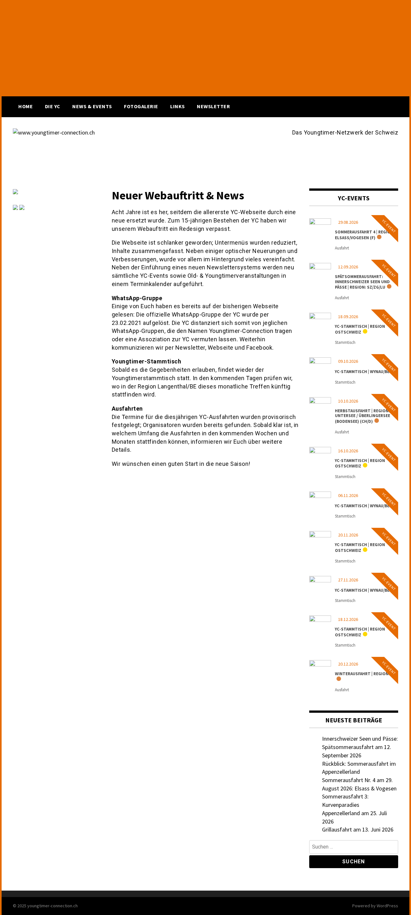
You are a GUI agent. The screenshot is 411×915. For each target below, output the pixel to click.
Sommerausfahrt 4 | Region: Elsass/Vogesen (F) (365, 234)
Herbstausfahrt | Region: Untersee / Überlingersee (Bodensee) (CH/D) (362, 416)
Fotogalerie (141, 106)
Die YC (52, 106)
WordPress (387, 906)
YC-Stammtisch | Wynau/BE (362, 371)
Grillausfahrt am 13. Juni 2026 (357, 829)
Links (177, 106)
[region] (205, 48)
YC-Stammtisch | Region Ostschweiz (360, 329)
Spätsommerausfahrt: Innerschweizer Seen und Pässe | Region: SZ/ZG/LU (362, 282)
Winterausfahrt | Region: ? (364, 673)
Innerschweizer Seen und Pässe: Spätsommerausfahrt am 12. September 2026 (360, 747)
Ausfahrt (342, 248)
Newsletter (213, 106)
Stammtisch (345, 342)
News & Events (92, 106)
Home (25, 106)
